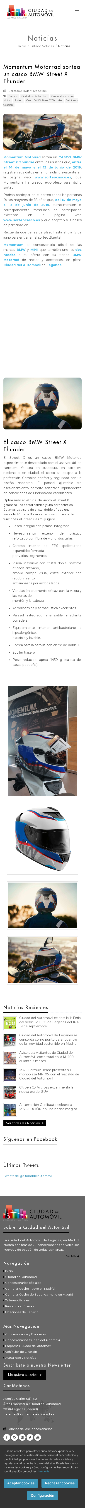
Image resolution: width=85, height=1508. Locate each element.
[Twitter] (30, 1437)
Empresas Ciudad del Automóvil (28, 1346)
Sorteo (18, 100)
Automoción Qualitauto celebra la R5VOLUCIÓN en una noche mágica (48, 1107)
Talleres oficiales (17, 1300)
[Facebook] (6, 1437)
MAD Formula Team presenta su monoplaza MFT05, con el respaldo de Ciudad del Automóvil (49, 1074)
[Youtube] (37, 1437)
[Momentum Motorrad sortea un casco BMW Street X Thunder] (42, 741)
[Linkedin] (22, 1437)
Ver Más (71, 1256)
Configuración (42, 1495)
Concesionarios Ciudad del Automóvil (33, 1340)
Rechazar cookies (60, 1483)
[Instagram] (14, 1437)
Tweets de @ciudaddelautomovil (27, 1176)
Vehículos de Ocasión (21, 1352)
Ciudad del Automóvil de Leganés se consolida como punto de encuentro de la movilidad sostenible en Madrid (48, 1039)
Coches (13, 96)
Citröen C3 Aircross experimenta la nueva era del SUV (46, 1089)
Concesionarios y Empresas (25, 1334)
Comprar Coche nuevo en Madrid (30, 1288)
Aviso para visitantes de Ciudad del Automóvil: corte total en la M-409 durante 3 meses (46, 1057)
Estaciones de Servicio (22, 1312)
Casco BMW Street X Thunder (44, 100)
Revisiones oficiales (19, 1306)
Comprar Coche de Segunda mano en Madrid (39, 1294)
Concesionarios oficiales (23, 1282)
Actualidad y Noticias (20, 1357)
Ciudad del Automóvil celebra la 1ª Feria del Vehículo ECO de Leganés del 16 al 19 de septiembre (50, 1022)
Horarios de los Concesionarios (29, 1429)
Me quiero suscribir (23, 1375)
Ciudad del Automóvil (34, 96)
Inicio (22, 46)
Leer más (43, 1471)
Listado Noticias (42, 46)
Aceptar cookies (20, 1483)
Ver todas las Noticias (23, 1123)
